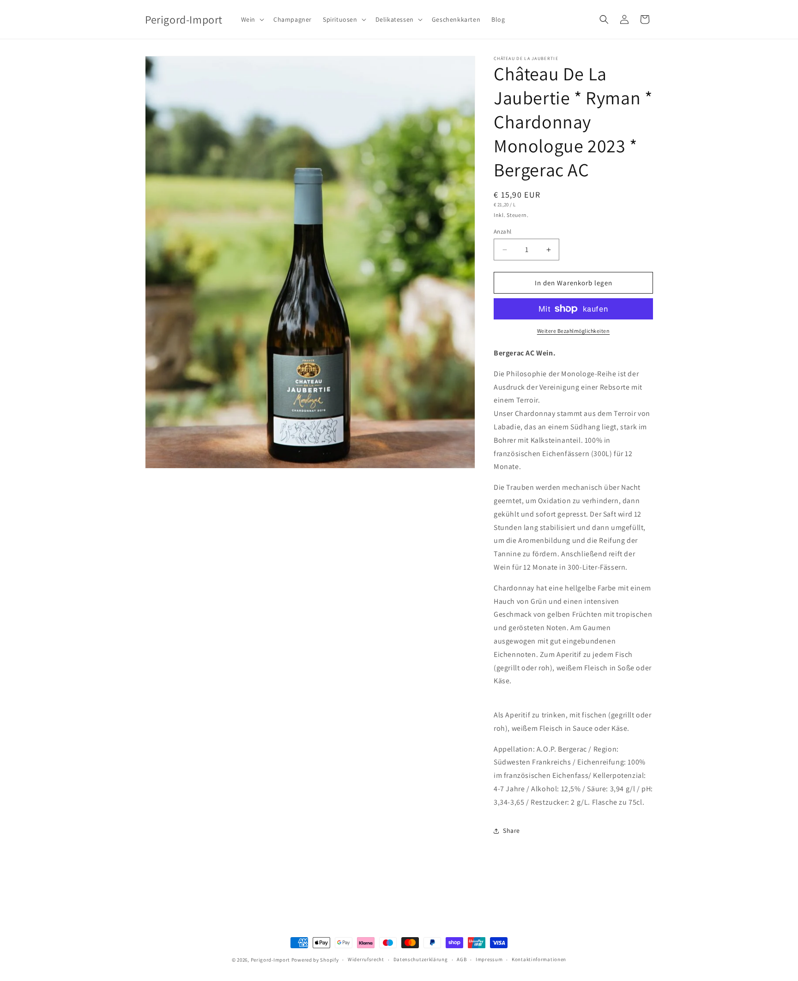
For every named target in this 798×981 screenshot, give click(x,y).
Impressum (489, 959)
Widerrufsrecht (366, 959)
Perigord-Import (270, 960)
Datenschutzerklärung (420, 959)
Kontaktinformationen (539, 959)
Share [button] (511, 830)
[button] (252, 19)
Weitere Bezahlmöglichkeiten (573, 330)
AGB (461, 959)
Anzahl (502, 231)
